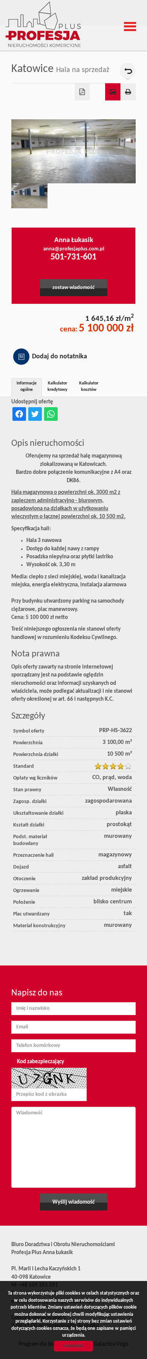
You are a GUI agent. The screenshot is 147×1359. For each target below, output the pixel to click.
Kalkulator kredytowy (57, 386)
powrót (127, 71)
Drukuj (128, 92)
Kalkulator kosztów (88, 386)
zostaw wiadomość (73, 287)
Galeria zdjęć (113, 92)
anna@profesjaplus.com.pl (73, 249)
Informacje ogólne (27, 386)
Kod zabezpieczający (40, 1062)
